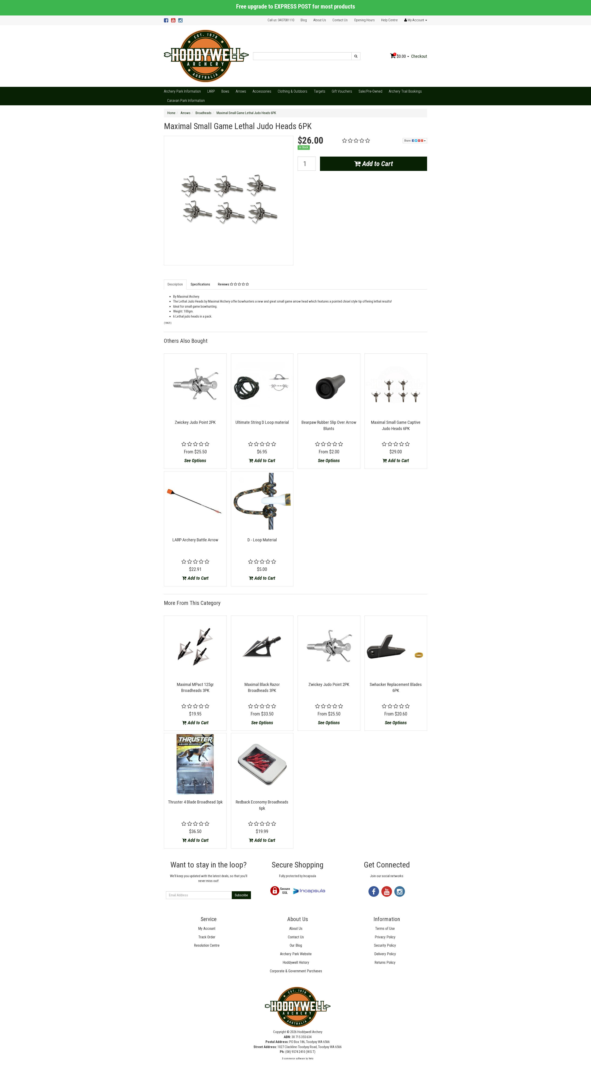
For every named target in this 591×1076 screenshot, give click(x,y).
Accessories (262, 91)
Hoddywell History (296, 962)
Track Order (206, 937)
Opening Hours (364, 20)
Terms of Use (385, 928)
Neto (311, 1058)
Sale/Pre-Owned (370, 91)
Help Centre (389, 20)
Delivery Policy (385, 954)
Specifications (200, 284)
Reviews (224, 284)
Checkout (419, 56)
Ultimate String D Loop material (262, 422)
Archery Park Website (296, 954)
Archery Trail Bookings (405, 91)
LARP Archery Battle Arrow (195, 540)
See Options (195, 460)
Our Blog (296, 945)
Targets (319, 91)
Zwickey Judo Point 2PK (195, 422)
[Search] (355, 56)
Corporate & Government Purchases (296, 971)
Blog (304, 20)
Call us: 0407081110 (281, 20)
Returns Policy (384, 962)
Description (175, 284)
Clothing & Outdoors (292, 91)
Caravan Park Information (186, 100)
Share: (408, 140)
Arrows (241, 91)
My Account (206, 928)
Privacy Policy (385, 937)
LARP (211, 91)
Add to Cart (377, 164)
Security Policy (385, 945)
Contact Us (340, 20)
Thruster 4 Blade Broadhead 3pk (195, 802)
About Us (319, 20)
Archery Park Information (182, 91)
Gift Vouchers (342, 91)
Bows (225, 91)
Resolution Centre (207, 945)
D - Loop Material (262, 540)
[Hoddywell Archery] (206, 56)
